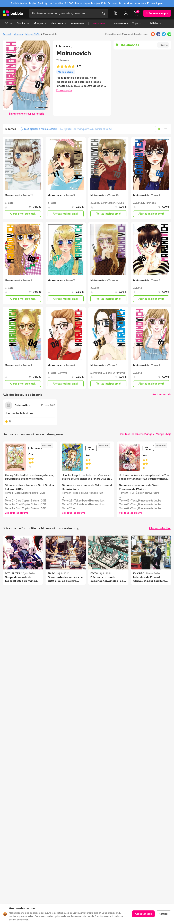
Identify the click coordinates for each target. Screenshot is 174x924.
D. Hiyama (119, 372)
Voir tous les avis (161, 394)
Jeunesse (57, 23)
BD (6, 23)
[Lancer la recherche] (103, 13)
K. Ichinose (149, 202)
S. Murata (96, 372)
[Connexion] (126, 13)
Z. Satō (9, 202)
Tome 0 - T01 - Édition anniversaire (139, 492)
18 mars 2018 (48, 405)
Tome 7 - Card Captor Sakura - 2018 (25, 500)
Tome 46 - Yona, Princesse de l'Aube (140, 504)
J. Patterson (107, 202)
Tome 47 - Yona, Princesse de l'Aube (140, 508)
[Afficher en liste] (165, 129)
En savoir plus (155, 3)
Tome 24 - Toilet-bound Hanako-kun (83, 504)
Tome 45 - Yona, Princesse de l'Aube (140, 500)
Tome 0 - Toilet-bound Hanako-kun (82, 492)
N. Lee (120, 202)
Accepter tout (143, 913)
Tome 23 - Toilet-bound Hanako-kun (83, 500)
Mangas (38, 23)
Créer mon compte (157, 13)
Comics (21, 23)
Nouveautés (121, 23)
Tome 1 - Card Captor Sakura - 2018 (25, 492)
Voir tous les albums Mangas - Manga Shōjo (145, 434)
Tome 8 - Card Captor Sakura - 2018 (26, 504)
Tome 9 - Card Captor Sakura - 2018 (25, 508)
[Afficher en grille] (158, 129)
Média (154, 23)
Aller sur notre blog (160, 528)
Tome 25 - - (68, 508)
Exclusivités (99, 23)
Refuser (163, 913)
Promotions (77, 23)
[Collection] (115, 13)
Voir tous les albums (16, 512)
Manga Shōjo (32, 34)
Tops (135, 23)
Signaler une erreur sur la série (26, 113)
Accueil (7, 34)
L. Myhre (62, 372)
